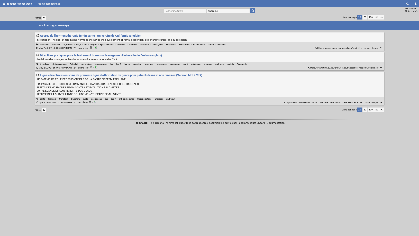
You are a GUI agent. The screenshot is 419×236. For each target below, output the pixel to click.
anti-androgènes (126, 99)
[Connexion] (415, 3)
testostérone (101, 64)
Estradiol (144, 44)
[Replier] (381, 48)
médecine (221, 44)
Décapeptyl (242, 64)
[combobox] (228, 10)
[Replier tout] (381, 17)
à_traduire (68, 44)
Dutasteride (184, 44)
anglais (93, 44)
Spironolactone (107, 44)
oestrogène (157, 44)
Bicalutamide (199, 44)
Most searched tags (49, 3)
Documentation (276, 122)
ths (85, 44)
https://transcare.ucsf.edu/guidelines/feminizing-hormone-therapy (348, 48)
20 (359, 17)
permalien (63, 48)
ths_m (127, 64)
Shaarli (143, 122)
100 (371, 17)
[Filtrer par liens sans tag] (44, 18)
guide (85, 99)
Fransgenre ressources (18, 3)
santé (211, 44)
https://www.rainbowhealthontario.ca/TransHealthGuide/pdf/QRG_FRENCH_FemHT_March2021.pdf (332, 102)
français (52, 99)
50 (365, 17)
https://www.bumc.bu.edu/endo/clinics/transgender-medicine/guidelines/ (344, 68)
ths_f (78, 44)
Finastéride (171, 44)
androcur (62, 26)
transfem (44, 44)
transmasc (161, 64)
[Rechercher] (407, 3)
